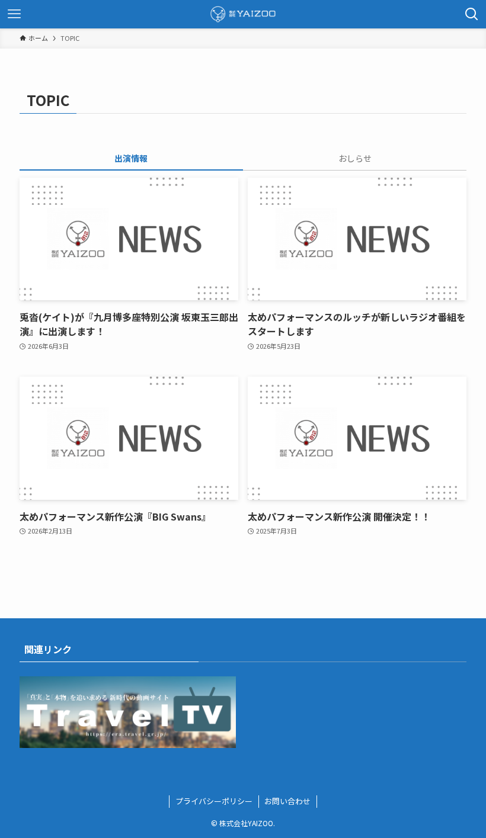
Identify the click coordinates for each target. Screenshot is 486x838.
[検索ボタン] (472, 14)
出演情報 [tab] (131, 158)
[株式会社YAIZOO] (243, 14)
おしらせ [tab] (355, 158)
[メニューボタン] (14, 14)
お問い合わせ (287, 801)
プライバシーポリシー (213, 801)
